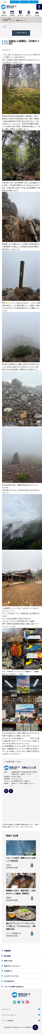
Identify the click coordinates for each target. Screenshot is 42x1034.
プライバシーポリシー (9, 1015)
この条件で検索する (21, 32)
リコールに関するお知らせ (14, 986)
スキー (15, 2)
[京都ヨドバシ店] (20, 769)
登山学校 (37, 15)
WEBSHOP (4, 15)
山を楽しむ (8, 971)
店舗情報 (12, 15)
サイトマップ (6, 1009)
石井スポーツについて (12, 966)
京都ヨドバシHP (16, 783)
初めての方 (20, 15)
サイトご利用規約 (7, 1020)
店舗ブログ (29, 15)
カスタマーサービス (11, 976)
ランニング (24, 2)
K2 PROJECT (9, 981)
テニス (34, 2)
